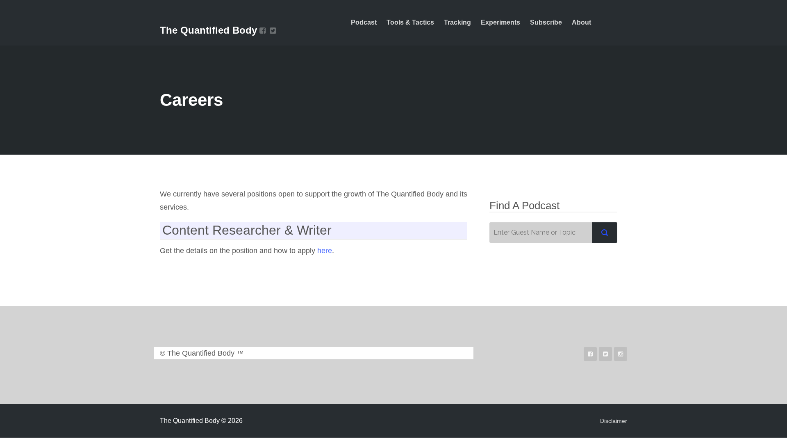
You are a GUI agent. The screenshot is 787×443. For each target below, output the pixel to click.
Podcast (364, 22)
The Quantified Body (208, 30)
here (324, 251)
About (581, 22)
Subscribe (546, 22)
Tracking (457, 22)
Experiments (500, 22)
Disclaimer (613, 421)
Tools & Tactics (410, 22)
